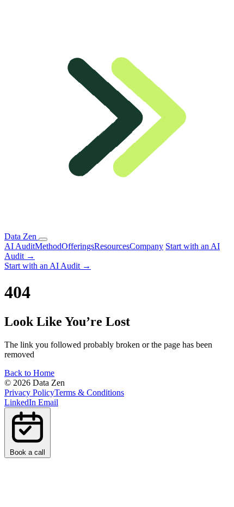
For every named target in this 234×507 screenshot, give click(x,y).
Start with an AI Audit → (47, 265)
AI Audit (19, 246)
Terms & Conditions (89, 392)
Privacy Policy (29, 392)
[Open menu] (43, 239)
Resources (112, 246)
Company (146, 246)
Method (48, 246)
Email (48, 402)
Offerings (77, 246)
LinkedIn (21, 402)
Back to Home (29, 373)
